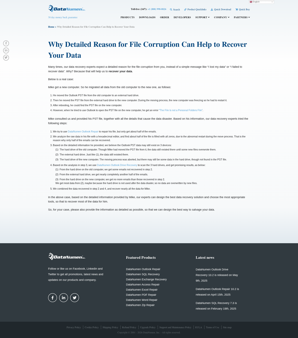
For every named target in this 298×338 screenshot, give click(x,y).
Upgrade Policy (148, 327)
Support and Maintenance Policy (175, 327)
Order (164, 17)
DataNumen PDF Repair (141, 294)
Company (220, 17)
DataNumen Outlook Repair (83, 131)
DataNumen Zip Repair (140, 305)
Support (201, 17)
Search (176, 9)
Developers (182, 17)
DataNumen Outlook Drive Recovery (117, 165)
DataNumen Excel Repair (142, 289)
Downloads (147, 17)
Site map (227, 327)
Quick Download (222, 9)
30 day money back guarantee (62, 17)
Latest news (205, 257)
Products (128, 17)
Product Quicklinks (196, 9)
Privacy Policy (74, 327)
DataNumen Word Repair (141, 299)
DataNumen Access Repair (143, 284)
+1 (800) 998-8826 (157, 9)
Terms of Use (212, 327)
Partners (241, 17)
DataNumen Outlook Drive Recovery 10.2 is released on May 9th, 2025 (217, 275)
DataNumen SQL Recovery (143, 274)
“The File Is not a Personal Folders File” (181, 110)
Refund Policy (129, 327)
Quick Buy (244, 9)
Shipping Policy (110, 327)
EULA (198, 327)
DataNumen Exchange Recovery (146, 279)
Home (51, 26)
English (256, 2)
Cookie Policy (92, 327)
